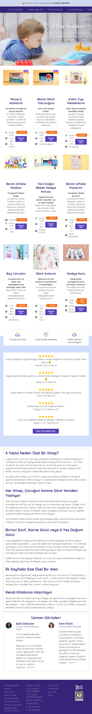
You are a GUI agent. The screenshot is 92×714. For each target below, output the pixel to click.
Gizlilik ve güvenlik (13, 704)
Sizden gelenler (35, 9)
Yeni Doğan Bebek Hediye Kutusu (46, 187)
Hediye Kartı (76, 273)
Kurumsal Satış (75, 9)
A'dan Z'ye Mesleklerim (76, 101)
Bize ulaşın (9, 691)
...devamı (30, 667)
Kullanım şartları (12, 701)
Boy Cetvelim (16, 273)
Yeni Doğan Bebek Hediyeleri (34, 695)
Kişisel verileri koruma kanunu (12, 709)
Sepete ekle (21, 139)
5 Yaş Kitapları (33, 706)
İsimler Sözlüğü (55, 9)
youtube (52, 691)
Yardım (7, 688)
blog (50, 695)
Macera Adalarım (16, 101)
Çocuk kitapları (15, 9)
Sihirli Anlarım (46, 273)
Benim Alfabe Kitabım (16, 186)
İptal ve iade (10, 695)
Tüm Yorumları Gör (46, 431)
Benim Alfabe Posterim (76, 186)
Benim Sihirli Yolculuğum (46, 101)
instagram (53, 688)
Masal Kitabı (32, 703)
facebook (53, 685)
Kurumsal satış (11, 698)
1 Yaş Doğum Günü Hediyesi (33, 690)
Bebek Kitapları (34, 700)
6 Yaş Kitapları (33, 709)
